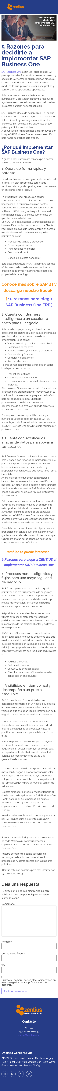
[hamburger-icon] (47, 7)
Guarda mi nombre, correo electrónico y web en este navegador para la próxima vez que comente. (28, 982)
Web (3, 965)
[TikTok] (29, 1074)
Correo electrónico (13, 953)
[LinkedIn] (13, 1074)
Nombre (6, 941)
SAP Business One (11, 71)
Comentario (8, 904)
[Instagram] (21, 1074)
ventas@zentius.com (29, 1035)
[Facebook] (4, 1074)
